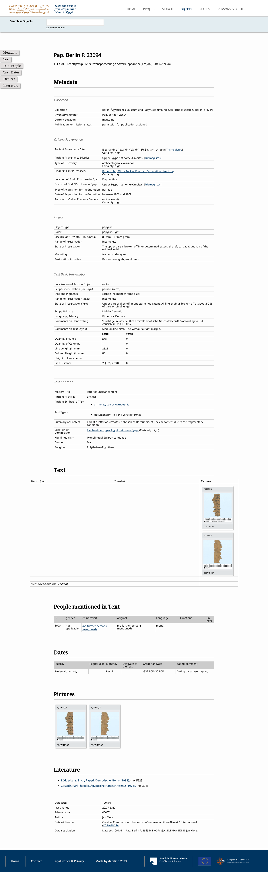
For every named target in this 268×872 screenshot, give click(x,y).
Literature (10, 85)
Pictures (9, 79)
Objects (186, 9)
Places (204, 9)
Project (149, 9)
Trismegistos (174, 149)
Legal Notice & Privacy (68, 861)
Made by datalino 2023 (111, 861)
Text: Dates (11, 72)
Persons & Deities (231, 9)
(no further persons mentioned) (94, 627)
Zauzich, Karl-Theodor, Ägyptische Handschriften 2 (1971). (98, 786)
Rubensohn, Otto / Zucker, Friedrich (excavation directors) (138, 171)
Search (167, 9)
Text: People (12, 66)
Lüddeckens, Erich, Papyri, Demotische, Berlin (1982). (95, 780)
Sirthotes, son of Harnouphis (111, 404)
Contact (36, 861)
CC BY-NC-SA (111, 825)
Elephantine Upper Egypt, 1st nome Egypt (113, 430)
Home (131, 9)
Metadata (10, 52)
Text (6, 59)
